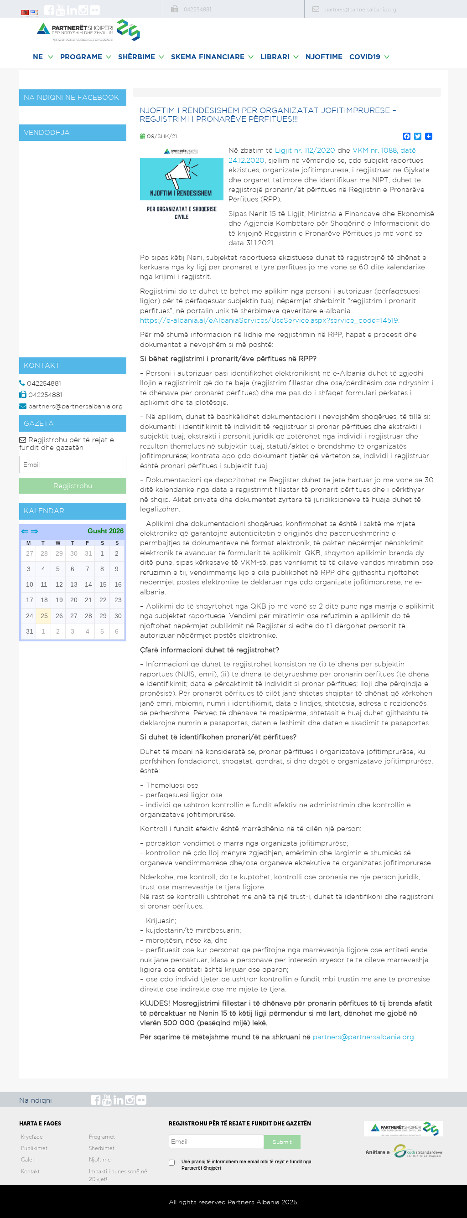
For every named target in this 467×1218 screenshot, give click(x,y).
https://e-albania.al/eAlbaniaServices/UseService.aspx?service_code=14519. (270, 320)
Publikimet (34, 1148)
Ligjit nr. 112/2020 (305, 150)
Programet (102, 1137)
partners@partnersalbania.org (363, 1037)
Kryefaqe (32, 1137)
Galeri (28, 1159)
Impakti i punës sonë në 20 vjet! (118, 1175)
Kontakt (30, 1171)
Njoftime (324, 57)
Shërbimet (101, 1148)
